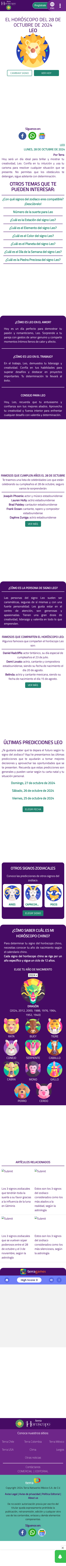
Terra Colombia (33, 1441)
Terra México (56, 1441)
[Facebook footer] (23, 1532)
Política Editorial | (51, 1494)
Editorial (41, 1471)
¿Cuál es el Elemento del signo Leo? (33, 227)
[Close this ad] (63, 1548)
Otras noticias (33, 1457)
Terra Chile (8, 1441)
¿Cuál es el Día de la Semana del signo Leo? (33, 251)
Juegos (60, 1449)
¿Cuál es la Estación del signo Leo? (33, 219)
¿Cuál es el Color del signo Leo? (33, 235)
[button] (52, 5)
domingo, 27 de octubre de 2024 (33, 783)
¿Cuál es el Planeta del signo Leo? (33, 243)
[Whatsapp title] (32, 135)
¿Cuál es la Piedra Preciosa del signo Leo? (33, 259)
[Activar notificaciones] (46, 1556)
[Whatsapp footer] (32, 1532)
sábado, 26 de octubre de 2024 (33, 790)
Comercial (25, 1471)
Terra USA (8, 1449)
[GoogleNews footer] (42, 1532)
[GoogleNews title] (42, 135)
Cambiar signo (19, 73)
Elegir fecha (33, 809)
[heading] (33, 524)
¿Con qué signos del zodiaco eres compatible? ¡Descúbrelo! (33, 201)
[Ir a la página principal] (9, 5)
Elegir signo (33, 913)
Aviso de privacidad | (30, 1494)
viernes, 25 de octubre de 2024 (33, 798)
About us (33, 1498)
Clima (33, 1449)
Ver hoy (46, 73)
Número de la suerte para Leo (33, 211)
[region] (33, 101)
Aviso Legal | (12, 1494)
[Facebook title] (23, 135)
